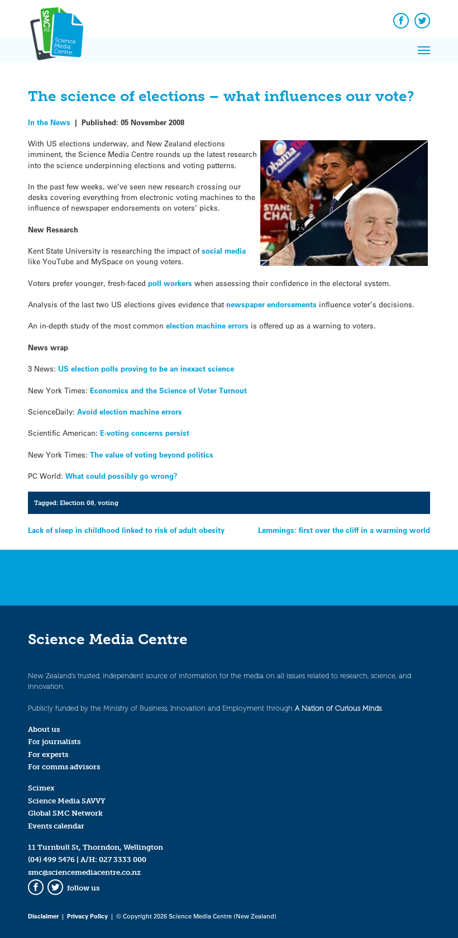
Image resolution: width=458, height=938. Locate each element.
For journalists (54, 741)
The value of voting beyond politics (151, 454)
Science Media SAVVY (67, 801)
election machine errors (207, 325)
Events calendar (56, 826)
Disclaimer (43, 916)
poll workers (170, 283)
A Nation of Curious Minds (338, 708)
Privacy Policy (87, 916)
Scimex (41, 788)
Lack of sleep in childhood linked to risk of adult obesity (126, 530)
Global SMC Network (65, 813)
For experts (48, 754)
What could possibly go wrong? (121, 475)
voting (108, 503)
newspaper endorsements (271, 304)
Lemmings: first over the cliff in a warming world (344, 530)
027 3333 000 (122, 859)
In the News (49, 122)
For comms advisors (64, 767)
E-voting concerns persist (144, 432)
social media (224, 250)
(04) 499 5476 (51, 859)
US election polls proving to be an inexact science (146, 368)
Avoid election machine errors (129, 411)
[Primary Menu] (424, 50)
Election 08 (77, 503)
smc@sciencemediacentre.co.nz (84, 872)
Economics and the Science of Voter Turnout (168, 390)
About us (44, 729)
